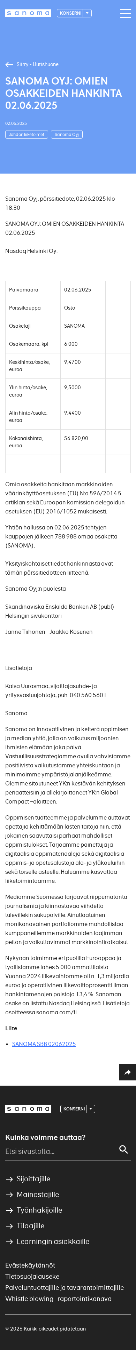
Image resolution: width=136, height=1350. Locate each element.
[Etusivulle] (28, 13)
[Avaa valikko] (124, 14)
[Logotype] (28, 1109)
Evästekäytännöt (30, 1265)
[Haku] (124, 1150)
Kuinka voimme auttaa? (45, 1137)
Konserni (71, 13)
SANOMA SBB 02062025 (44, 1044)
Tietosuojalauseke (32, 1276)
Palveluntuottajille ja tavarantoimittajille (64, 1288)
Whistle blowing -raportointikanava (58, 1299)
